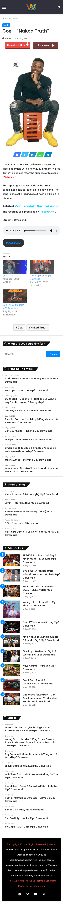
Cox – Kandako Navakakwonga (37, 206)
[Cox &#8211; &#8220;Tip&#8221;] (15, 267)
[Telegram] (47, 154)
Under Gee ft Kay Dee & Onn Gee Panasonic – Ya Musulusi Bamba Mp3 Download (40, 698)
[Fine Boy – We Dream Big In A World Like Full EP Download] (11, 656)
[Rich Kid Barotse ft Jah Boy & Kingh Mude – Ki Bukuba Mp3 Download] (11, 560)
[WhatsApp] (39, 154)
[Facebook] (16, 154)
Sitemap (52, 844)
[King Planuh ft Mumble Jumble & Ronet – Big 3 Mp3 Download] (11, 641)
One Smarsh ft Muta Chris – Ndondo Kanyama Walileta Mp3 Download (41, 574)
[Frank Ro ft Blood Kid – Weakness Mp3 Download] (11, 685)
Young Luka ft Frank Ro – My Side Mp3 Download (39, 604)
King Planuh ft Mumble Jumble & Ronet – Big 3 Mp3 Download (41, 638)
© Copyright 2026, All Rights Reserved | (27, 844)
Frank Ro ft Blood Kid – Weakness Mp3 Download (38, 682)
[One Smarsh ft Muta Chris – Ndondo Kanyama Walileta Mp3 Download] (11, 575)
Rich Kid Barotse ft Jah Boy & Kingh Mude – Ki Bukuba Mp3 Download (40, 559)
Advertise (19, 880)
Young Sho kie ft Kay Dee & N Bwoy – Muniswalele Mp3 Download (39, 590)
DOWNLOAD (13, 242)
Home (7, 18)
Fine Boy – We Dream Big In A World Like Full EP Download (39, 653)
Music (16, 18)
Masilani (8, 38)
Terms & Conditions (46, 880)
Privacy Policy (25, 886)
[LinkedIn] (31, 154)
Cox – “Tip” (8, 275)
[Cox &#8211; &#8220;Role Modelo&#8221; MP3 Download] (15, 296)
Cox (20, 327)
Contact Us (39, 886)
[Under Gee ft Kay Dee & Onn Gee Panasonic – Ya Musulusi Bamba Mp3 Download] (11, 699)
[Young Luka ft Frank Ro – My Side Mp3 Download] (11, 609)
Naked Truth (38, 327)
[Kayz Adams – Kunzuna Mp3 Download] (11, 670)
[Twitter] (24, 154)
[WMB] (31, 7)
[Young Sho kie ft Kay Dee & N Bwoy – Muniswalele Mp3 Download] (11, 591)
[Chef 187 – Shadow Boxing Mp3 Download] (11, 627)
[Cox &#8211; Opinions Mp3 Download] (42, 267)
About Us (30, 880)
